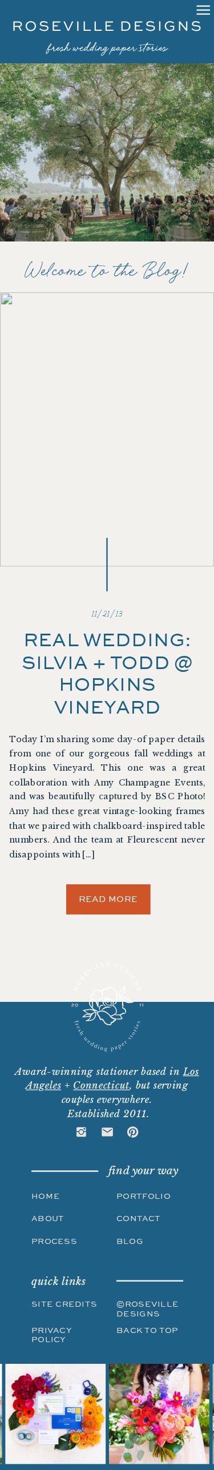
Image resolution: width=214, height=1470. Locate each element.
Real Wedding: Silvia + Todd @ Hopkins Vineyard (107, 673)
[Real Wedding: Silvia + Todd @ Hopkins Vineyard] (107, 429)
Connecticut (101, 1086)
